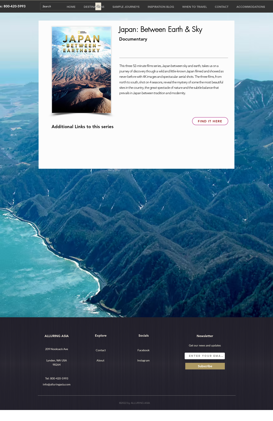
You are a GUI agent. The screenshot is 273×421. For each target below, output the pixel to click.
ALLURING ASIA (57, 336)
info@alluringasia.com (57, 384)
